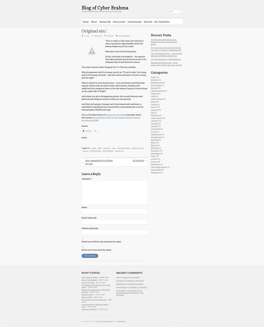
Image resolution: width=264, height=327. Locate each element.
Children (154, 93)
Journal (154, 123)
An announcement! (135, 284)
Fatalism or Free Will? (131, 277)
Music (153, 142)
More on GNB (87, 297)
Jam (118, 277)
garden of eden (137, 148)
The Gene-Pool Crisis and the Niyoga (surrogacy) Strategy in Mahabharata (166, 49)
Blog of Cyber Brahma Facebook (164, 6)
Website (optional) (90, 228)
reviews (154, 159)
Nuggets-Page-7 (88, 295)
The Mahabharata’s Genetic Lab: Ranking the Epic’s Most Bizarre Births (164, 42)
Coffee (153, 96)
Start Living (119, 21)
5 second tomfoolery (89, 309)
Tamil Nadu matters (159, 167)
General (110, 36)
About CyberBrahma (89, 280)
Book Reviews (157, 82)
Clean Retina (121, 321)
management (156, 137)
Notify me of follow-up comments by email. (101, 241)
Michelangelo (95, 151)
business (106, 148)
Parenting (155, 151)
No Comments (124, 36)
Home (86, 21)
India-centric (156, 118)
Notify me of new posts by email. (97, 250)
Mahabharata (156, 134)
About (94, 21)
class (114, 148)
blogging (154, 80)
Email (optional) (89, 217)
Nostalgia (155, 148)
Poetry (153, 156)
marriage (154, 140)
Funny (153, 107)
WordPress (155, 172)
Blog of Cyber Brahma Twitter (168, 6)
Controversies (156, 99)
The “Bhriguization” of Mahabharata (166, 59)
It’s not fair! (140, 160)
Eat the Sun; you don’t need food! (94, 300)
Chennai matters (158, 91)
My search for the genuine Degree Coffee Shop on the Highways (129, 293)
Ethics (153, 101)
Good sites (155, 115)
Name (84, 207)
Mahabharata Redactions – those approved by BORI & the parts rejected (166, 64)
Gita (152, 112)
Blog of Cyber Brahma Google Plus (172, 6)
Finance (154, 104)
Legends (154, 126)
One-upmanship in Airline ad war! (97, 162)
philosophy (155, 153)
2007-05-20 (98, 36)
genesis (85, 151)
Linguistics (155, 129)
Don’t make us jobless (90, 277)
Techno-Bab (156, 170)
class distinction (123, 148)
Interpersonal (134, 21)
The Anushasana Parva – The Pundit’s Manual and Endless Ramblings (166, 54)
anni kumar (121, 291)
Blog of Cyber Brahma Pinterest (176, 6)
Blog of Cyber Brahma (105, 7)
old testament (107, 151)
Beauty (154, 77)
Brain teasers (156, 85)
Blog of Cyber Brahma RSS (180, 6)
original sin (119, 151)
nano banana (121, 287)
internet (154, 121)
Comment (87, 179)
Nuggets (148, 21)
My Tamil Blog (162, 21)
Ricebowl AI (120, 284)
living (153, 132)
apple (94, 148)
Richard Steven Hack (115, 115)
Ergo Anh (120, 281)
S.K (88, 36)
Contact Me (105, 21)
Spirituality (156, 164)
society (154, 162)
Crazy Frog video (88, 282)
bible (100, 148)
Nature (154, 145)
